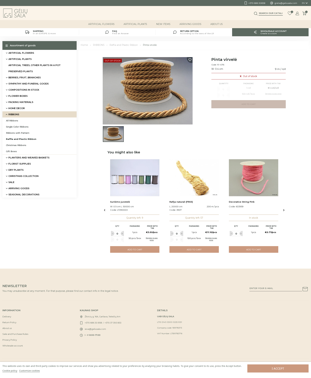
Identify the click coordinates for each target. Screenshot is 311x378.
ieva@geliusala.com (95, 329)
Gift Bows (11, 151)
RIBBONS (13, 114)
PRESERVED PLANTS (20, 71)
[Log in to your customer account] (297, 13)
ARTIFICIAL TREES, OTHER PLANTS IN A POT (34, 65)
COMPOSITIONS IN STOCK (23, 89)
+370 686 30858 (256, 3)
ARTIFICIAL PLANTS (135, 24)
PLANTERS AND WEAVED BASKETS (28, 157)
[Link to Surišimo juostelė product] (135, 177)
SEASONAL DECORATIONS (23, 194)
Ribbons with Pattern (17, 133)
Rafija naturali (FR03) (181, 201)
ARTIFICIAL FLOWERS (101, 24)
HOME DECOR (16, 108)
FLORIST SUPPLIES (19, 163)
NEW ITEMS (163, 24)
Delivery (6, 316)
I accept (278, 368)
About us (216, 24)
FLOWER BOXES (18, 95)
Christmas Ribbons (16, 145)
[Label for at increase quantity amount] (122, 233)
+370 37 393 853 (113, 322)
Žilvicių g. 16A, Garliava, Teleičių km (102, 316)
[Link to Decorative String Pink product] (253, 177)
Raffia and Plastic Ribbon (21, 139)
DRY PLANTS (15, 169)
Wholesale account (12, 345)
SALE (11, 182)
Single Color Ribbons (17, 126)
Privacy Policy (9, 340)
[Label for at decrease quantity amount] (112, 233)
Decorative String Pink (241, 201)
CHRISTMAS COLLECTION (23, 176)
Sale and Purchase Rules (15, 334)
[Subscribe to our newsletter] (305, 289)
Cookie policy (9, 370)
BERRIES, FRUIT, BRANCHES (24, 77)
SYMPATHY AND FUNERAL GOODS (28, 83)
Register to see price (152, 239)
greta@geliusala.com (285, 3)
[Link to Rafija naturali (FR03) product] (194, 177)
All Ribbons (12, 120)
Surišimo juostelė (120, 201)
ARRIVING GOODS (190, 24)
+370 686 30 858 (93, 322)
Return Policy (9, 322)
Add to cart (134, 249)
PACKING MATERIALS (20, 102)
